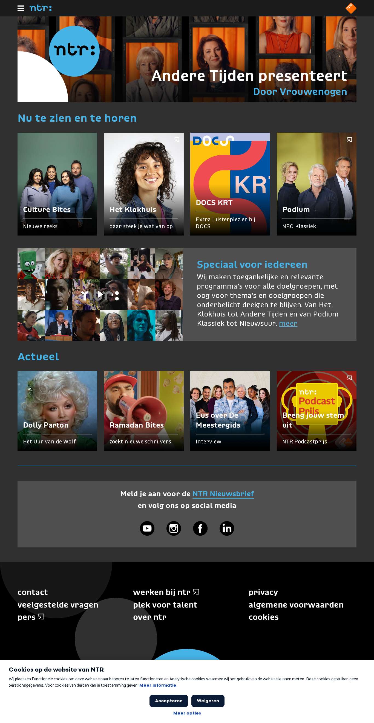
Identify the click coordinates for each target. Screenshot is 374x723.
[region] (100, 294)
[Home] (40, 9)
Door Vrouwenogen (300, 91)
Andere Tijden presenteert (249, 75)
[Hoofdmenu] (21, 8)
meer (288, 324)
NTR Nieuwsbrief (223, 493)
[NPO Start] (351, 12)
